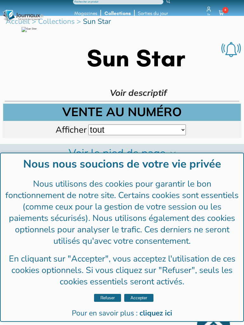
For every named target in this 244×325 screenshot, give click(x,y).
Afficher (71, 129)
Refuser (107, 297)
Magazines (85, 13)
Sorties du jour (153, 13)
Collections (118, 13)
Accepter (139, 297)
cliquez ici (155, 313)
